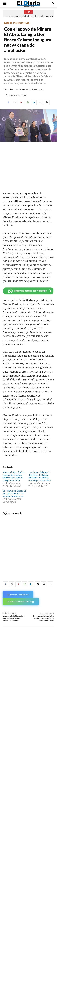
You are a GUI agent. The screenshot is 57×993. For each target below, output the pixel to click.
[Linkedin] (34, 102)
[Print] (43, 584)
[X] (14, 102)
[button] (4, 3)
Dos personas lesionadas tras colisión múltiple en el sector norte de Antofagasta (43, 618)
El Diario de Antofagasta (18, 89)
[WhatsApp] (27, 102)
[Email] (40, 102)
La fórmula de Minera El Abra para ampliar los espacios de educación (14, 493)
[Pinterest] (21, 102)
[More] (47, 102)
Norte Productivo (16, 23)
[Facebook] (8, 102)
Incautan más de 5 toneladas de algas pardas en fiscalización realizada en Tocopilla (14, 618)
